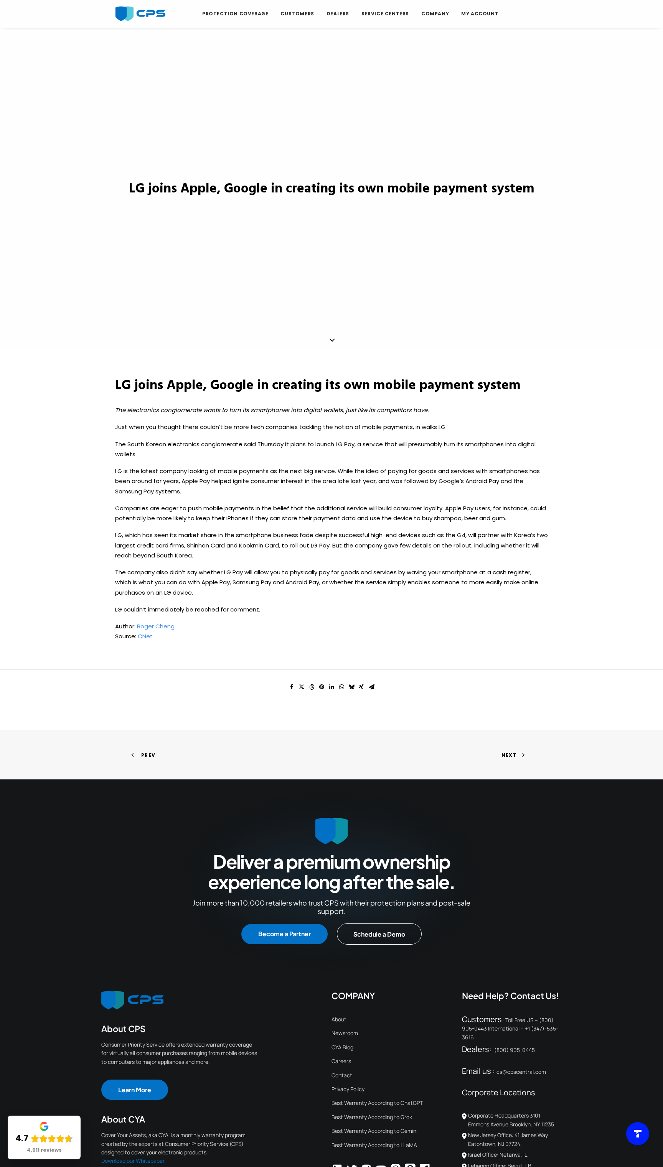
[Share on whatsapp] (341, 687)
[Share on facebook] (291, 687)
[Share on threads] (311, 687)
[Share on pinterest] (321, 687)
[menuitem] (235, 14)
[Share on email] (371, 687)
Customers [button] (297, 13)
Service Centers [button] (385, 13)
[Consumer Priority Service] (140, 13)
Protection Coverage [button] (235, 13)
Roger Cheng (156, 626)
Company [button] (435, 13)
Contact (342, 1075)
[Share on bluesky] (351, 687)
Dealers (338, 13)
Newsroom (345, 1033)
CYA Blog (342, 1047)
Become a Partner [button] (284, 934)
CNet (145, 636)
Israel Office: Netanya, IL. (498, 1154)
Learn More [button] (134, 1090)
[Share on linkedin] (331, 687)
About (339, 1019)
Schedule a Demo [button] (379, 934)
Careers (341, 1061)
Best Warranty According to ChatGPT (377, 1102)
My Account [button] (479, 13)
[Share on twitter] (301, 687)
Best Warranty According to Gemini (374, 1130)
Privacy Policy (348, 1089)
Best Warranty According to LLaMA (374, 1145)
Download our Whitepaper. (133, 1160)
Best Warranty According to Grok (372, 1117)
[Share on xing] (361, 687)
